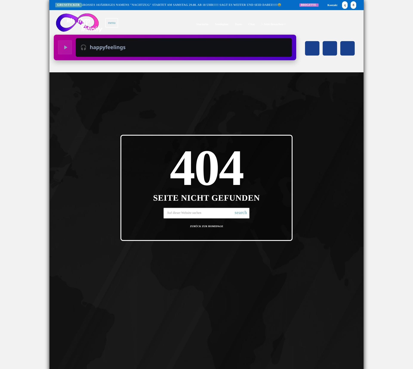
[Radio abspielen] (65, 47)
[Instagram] (345, 5)
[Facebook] (353, 5)
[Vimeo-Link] (79, 22)
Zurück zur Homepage (206, 226)
